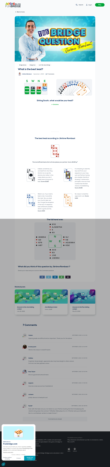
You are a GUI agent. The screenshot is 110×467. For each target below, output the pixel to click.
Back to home (21, 12)
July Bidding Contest (51, 307)
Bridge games (22, 65)
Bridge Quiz (32, 65)
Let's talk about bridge (44, 65)
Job (61, 453)
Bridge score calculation (52, 453)
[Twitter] (48, 277)
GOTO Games (36, 446)
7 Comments (50, 74)
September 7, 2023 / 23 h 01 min (79, 394)
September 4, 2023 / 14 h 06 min (79, 358)
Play (99, 5)
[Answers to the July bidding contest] (27, 296)
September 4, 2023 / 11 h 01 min (79, 335)
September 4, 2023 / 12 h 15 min (79, 346)
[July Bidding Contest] (55, 296)
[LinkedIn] (55, 277)
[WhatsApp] (61, 277)
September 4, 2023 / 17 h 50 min (79, 382)
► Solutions (55, 104)
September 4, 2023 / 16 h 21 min (79, 371)
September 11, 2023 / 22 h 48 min (79, 405)
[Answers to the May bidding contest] (82, 296)
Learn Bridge (40, 453)
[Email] (68, 277)
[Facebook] (42, 277)
